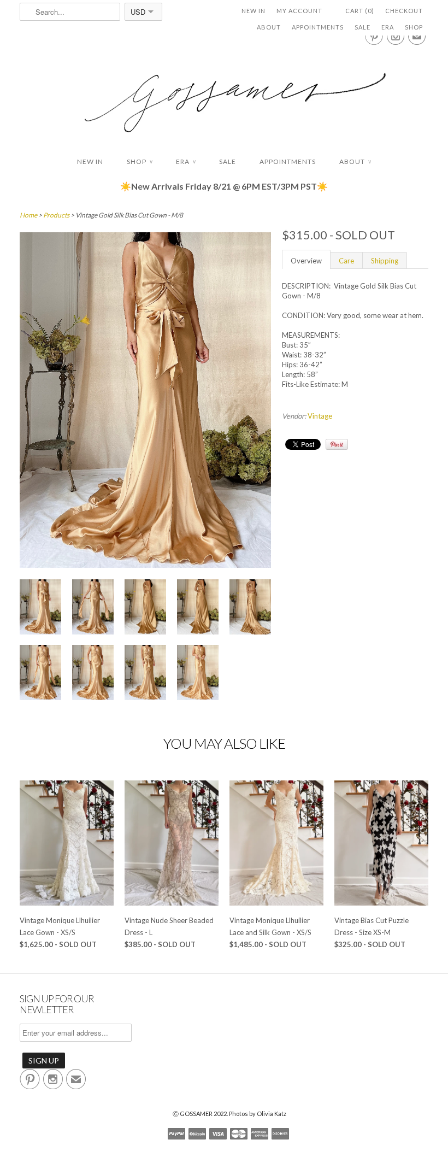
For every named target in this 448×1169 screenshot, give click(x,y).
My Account (299, 10)
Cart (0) (359, 10)
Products (56, 215)
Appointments (318, 27)
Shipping (384, 260)
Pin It (337, 444)
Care (346, 260)
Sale (362, 27)
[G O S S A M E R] (224, 92)
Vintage (320, 416)
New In (253, 10)
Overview (306, 260)
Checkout (404, 10)
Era (387, 27)
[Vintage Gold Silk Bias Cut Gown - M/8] (145, 565)
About (269, 27)
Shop (414, 27)
